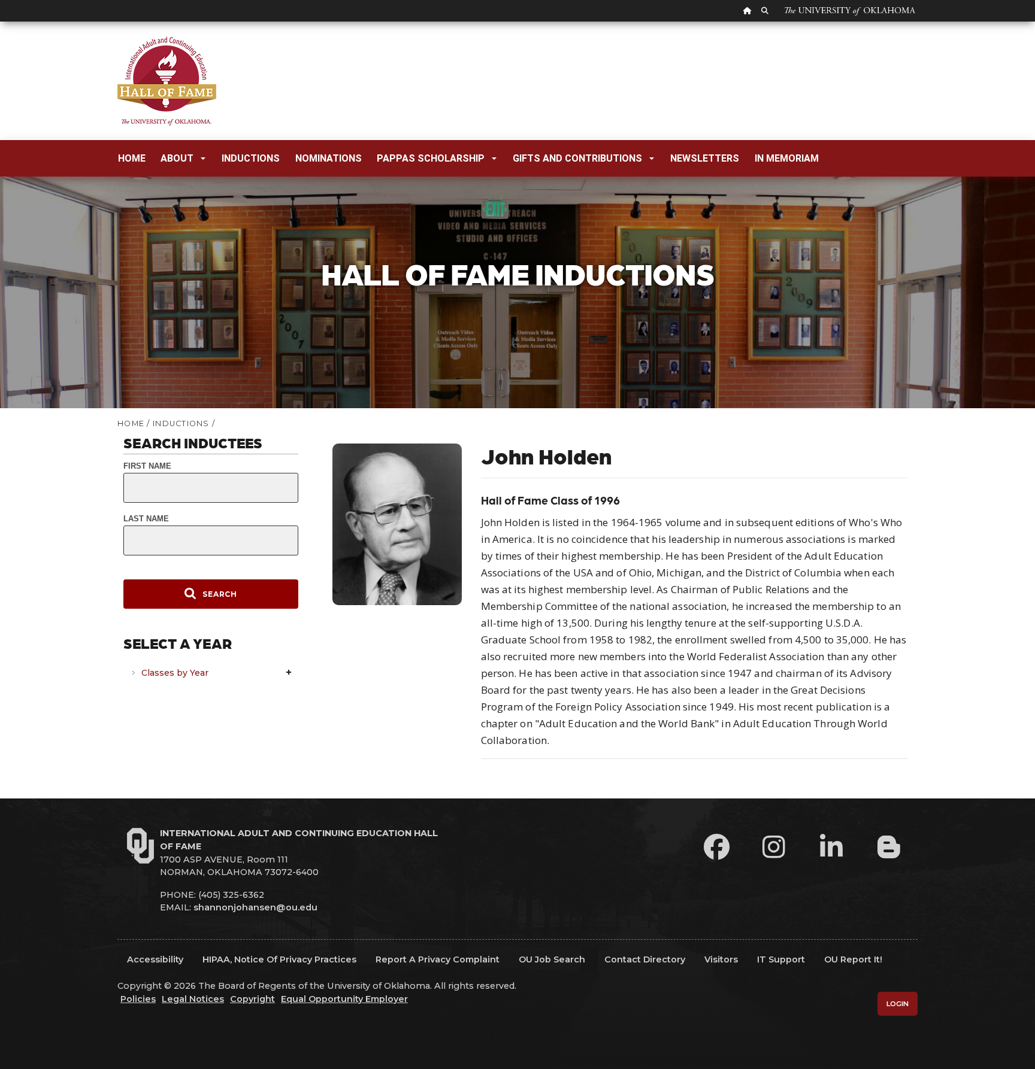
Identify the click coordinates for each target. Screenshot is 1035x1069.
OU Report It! (853, 959)
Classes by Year (174, 672)
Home (132, 158)
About (177, 158)
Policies (138, 999)
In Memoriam (787, 158)
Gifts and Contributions (577, 158)
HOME (130, 423)
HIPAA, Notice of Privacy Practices (279, 959)
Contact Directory (644, 959)
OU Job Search (552, 959)
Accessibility (155, 959)
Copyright (252, 999)
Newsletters (704, 158)
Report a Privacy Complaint (438, 959)
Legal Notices (193, 999)
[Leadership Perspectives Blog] (889, 846)
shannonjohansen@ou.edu (255, 907)
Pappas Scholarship (431, 158)
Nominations (328, 158)
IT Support (781, 959)
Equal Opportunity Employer (344, 999)
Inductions (251, 158)
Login (897, 1004)
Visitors (721, 959)
